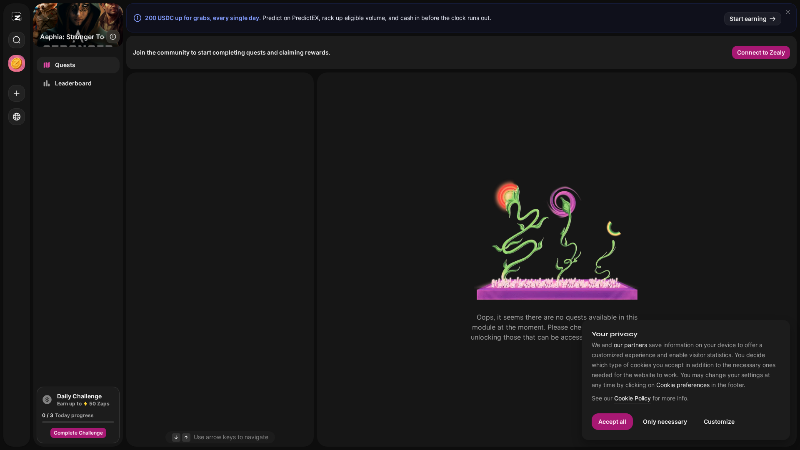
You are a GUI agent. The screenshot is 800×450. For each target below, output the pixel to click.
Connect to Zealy (761, 52)
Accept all (612, 421)
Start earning (748, 18)
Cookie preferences (683, 385)
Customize (719, 421)
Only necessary (665, 421)
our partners (630, 345)
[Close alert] (788, 12)
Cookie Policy (632, 398)
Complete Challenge (78, 433)
